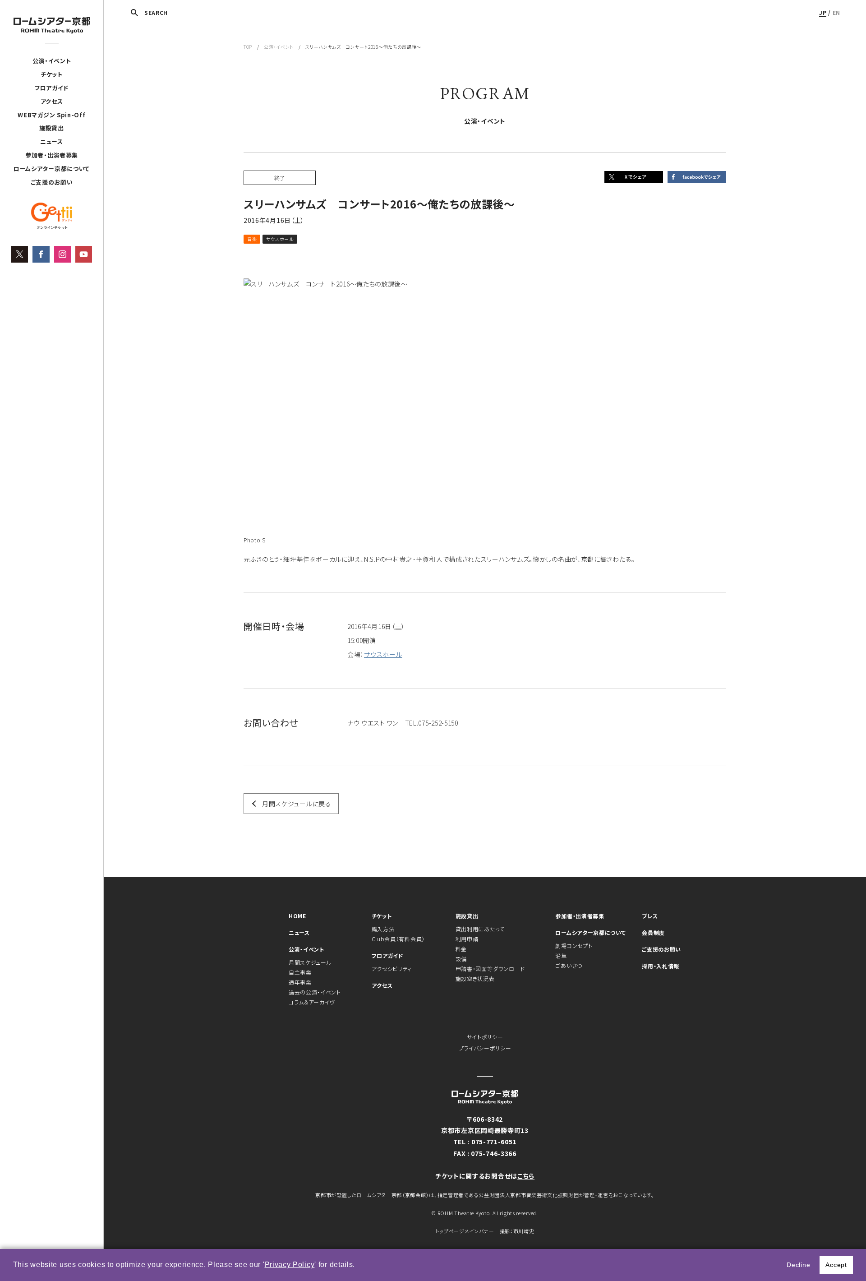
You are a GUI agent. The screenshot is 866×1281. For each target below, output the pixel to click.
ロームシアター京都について (52, 168)
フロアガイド (52, 87)
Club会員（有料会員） (398, 939)
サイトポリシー (485, 1037)
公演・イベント (51, 60)
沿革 (561, 955)
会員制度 (653, 932)
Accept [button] (836, 1264)
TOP (248, 46)
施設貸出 (51, 128)
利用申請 (467, 939)
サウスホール (383, 654)
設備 (461, 958)
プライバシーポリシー (485, 1048)
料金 (461, 949)
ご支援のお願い (52, 182)
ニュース (51, 141)
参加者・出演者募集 (51, 155)
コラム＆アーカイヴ (312, 1002)
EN (836, 12)
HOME (297, 916)
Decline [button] (798, 1264)
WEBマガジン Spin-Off (51, 115)
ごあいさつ (568, 965)
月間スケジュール (310, 962)
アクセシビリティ (392, 968)
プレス (650, 916)
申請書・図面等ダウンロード (490, 968)
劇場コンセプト (573, 945)
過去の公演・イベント (315, 992)
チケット (52, 74)
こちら (525, 1175)
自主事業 (300, 972)
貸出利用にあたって (480, 929)
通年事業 (300, 982)
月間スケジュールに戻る (297, 803)
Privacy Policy (290, 1264)
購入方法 (383, 929)
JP (822, 12)
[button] (358, 1265)
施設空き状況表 (475, 978)
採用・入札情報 (660, 966)
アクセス (52, 101)
